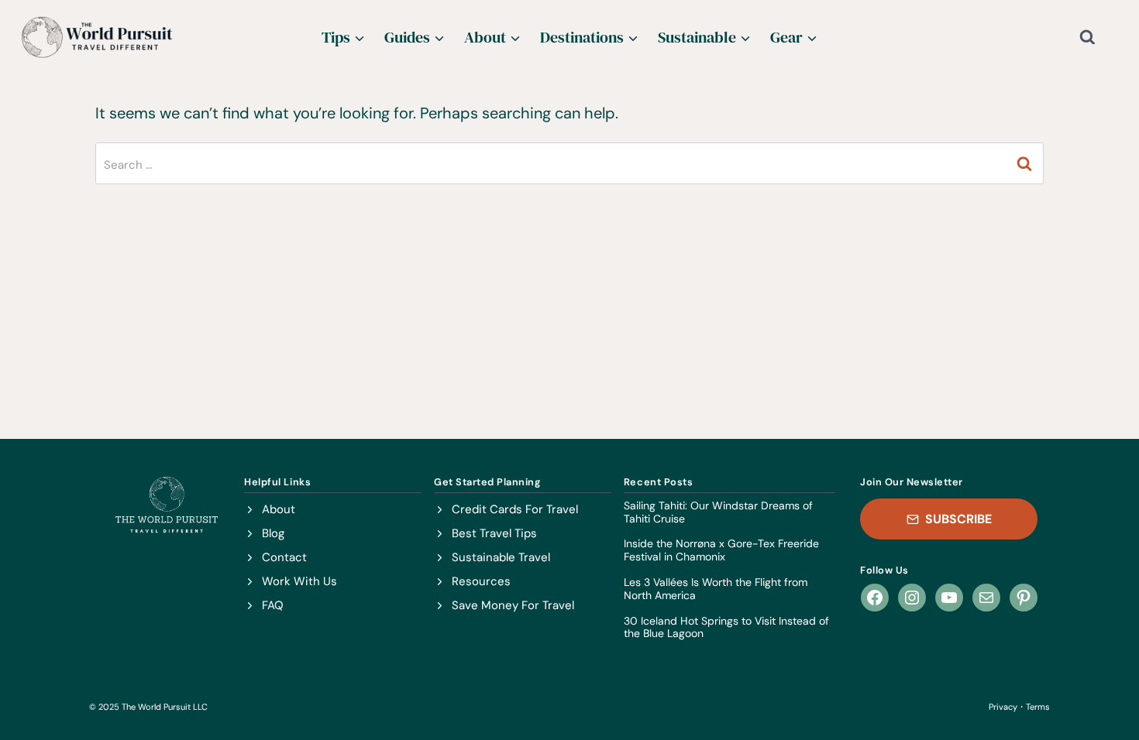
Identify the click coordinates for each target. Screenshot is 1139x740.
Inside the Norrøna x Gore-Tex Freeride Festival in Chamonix (721, 550)
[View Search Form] (1099, 37)
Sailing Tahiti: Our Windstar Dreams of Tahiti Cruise (718, 512)
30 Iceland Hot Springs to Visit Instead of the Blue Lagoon (726, 628)
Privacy (1003, 706)
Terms (1038, 706)
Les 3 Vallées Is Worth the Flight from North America (715, 589)
